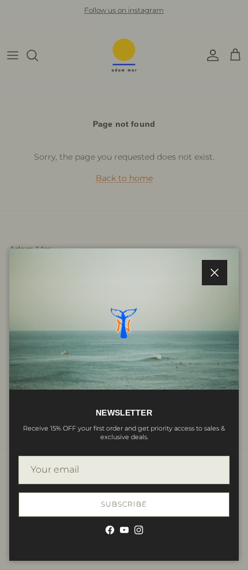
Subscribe (124, 504)
